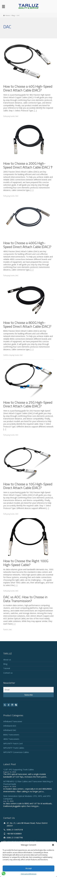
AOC (6, 629)
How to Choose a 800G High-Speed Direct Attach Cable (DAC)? (27, 324)
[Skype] (16, 704)
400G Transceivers (11, 739)
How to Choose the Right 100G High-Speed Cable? (25, 562)
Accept (28, 868)
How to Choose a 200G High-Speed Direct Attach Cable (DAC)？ (28, 165)
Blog (5, 664)
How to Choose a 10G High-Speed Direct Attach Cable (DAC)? (27, 485)
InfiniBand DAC (9, 730)
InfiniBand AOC (9, 726)
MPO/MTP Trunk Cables (13, 748)
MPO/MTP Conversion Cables (16, 752)
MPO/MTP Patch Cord (13, 743)
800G (7, 355)
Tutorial (6, 668)
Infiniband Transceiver (12, 721)
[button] (53, 845)
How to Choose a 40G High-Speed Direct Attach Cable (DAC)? (27, 88)
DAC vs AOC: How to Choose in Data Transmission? (25, 598)
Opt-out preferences (28, 874)
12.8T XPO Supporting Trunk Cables (18, 769)
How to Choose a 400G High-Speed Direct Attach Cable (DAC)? (27, 244)
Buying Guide (10, 116)
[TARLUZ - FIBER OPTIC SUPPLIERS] (28, 6)
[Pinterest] (12, 704)
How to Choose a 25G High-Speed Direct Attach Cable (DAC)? (27, 404)
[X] (4, 704)
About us (7, 659)
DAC (16, 116)
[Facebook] (8, 704)
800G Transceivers (11, 734)
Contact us (8, 673)
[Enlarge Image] (27, 61)
